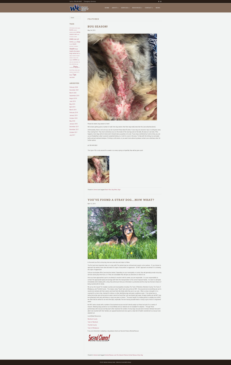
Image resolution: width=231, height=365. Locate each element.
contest (75, 36)
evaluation (71, 46)
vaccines (72, 77)
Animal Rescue (109, 355)
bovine (71, 30)
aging (79, 28)
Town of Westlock (93, 322)
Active (76, 28)
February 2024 (73, 87)
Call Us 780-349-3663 (75, 1)
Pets (75, 66)
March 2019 (72, 110)
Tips (74, 74)
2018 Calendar (72, 28)
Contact (148, 8)
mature (74, 57)
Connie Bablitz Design (126, 362)
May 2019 (72, 104)
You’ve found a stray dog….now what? (121, 200)
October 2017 (73, 132)
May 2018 (72, 121)
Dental (71, 42)
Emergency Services (90, 1)
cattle (78, 34)
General (95, 189)
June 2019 (72, 101)
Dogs (78, 42)
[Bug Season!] (122, 77)
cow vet (76, 39)
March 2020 (72, 93)
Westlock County (92, 319)
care (75, 34)
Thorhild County (92, 325)
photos (76, 70)
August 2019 (73, 98)
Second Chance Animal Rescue (128, 355)
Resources (136, 8)
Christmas (71, 36)
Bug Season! (98, 26)
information (76, 51)
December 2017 (74, 126)
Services (124, 8)
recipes (74, 72)
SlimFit (77, 72)
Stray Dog (140, 355)
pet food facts (74, 64)
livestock (74, 55)
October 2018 (73, 118)
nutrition (75, 60)
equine (74, 44)
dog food (75, 42)
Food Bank (76, 46)
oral (72, 62)
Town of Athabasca (93, 328)
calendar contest (72, 32)
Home (107, 8)
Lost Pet (116, 355)
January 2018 (73, 124)
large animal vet (74, 53)
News (158, 8)
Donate (70, 44)
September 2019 (74, 95)
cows (71, 39)
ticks (70, 75)
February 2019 (73, 112)
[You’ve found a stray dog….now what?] (122, 233)
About (114, 8)
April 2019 (72, 107)
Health (72, 49)
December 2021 (74, 90)
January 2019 (73, 115)
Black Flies (108, 189)
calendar (75, 30)
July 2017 (72, 135)
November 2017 (74, 129)
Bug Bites (114, 189)
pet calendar (76, 62)
